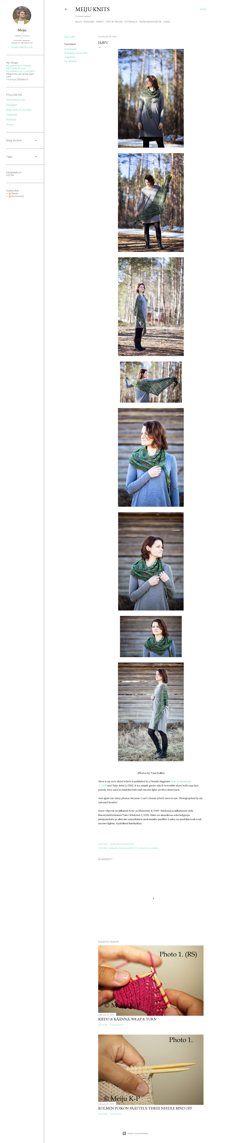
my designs (70, 61)
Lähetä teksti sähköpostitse (122, 844)
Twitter (10, 124)
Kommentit (17, 196)
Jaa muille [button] (69, 36)
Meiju (22, 29)
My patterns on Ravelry (18, 65)
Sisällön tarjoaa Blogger (137, 1133)
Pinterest (11, 119)
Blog (78, 21)
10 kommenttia (117, 1025)
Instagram (11, 104)
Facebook (11, 114)
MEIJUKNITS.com (16, 68)
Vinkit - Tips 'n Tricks (109, 21)
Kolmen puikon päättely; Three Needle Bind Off (145, 1108)
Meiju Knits (92, 9)
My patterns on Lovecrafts (20, 71)
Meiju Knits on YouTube (19, 109)
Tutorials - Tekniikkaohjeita (142, 21)
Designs (89, 21)
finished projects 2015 (75, 53)
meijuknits (69, 57)
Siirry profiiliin (22, 47)
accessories (70, 49)
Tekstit (14, 193)
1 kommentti (115, 1114)
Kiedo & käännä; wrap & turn (127, 1019)
